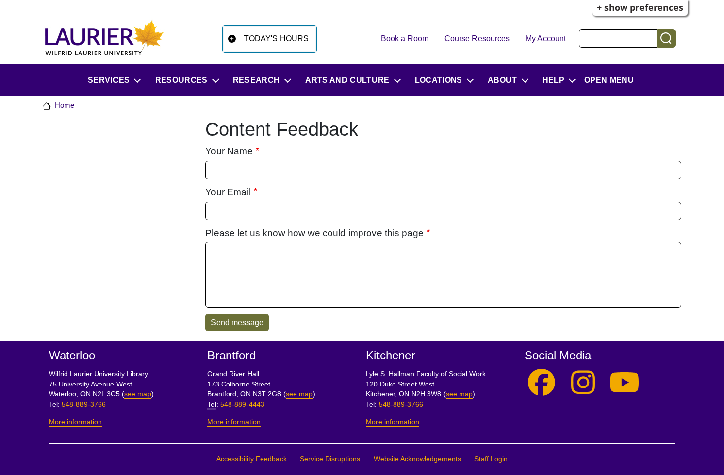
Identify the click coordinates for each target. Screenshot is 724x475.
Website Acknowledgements (417, 459)
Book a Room (404, 38)
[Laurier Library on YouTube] (625, 382)
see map (137, 394)
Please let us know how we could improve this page (314, 233)
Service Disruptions (330, 459)
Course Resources (477, 38)
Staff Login (491, 459)
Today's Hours (276, 38)
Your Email (228, 192)
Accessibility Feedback (251, 459)
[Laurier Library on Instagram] (583, 382)
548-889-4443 (242, 404)
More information (75, 422)
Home (64, 105)
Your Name (229, 151)
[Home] (104, 37)
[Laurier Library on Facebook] (542, 382)
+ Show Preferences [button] (640, 7)
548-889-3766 (84, 404)
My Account (546, 38)
